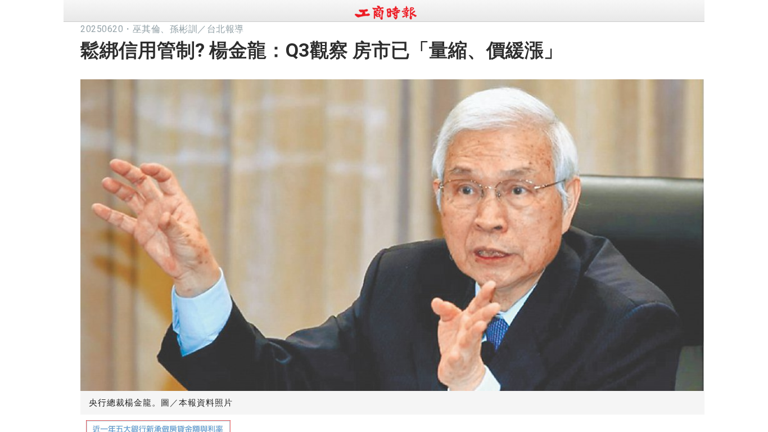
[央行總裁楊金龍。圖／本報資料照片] (392, 232)
